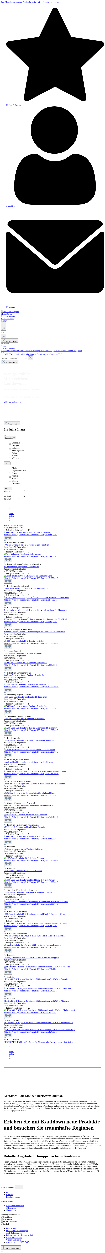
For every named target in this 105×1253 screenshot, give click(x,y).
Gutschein (16, 448)
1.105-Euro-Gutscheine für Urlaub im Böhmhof (23, 871)
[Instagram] (11, 1208)
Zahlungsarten (39, 351)
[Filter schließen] (5, 435)
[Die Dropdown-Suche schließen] (30, 357)
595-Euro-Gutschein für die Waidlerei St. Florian (23, 849)
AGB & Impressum (14, 1233)
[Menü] (3, 324)
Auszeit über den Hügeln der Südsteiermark (21, 566)
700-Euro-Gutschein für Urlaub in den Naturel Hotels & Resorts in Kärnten (34, 936)
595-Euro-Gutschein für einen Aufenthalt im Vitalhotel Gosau (28, 805)
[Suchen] (3, 328)
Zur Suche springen (31, 2)
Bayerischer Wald (19, 471)
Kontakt (9, 1194)
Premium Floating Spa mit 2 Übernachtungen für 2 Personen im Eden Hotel (34, 632)
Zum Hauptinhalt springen (12, 2)
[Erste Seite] (10, 509)
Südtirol (15, 481)
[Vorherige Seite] (10, 511)
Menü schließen (11, 341)
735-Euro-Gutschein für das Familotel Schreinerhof (24, 718)
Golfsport (15, 445)
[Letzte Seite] (10, 521)
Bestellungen (50, 351)
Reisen (14, 453)
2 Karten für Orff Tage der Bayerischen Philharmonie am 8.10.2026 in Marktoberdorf (38, 1023)
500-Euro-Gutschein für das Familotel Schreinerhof (24, 675)
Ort (6, 463)
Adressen (29, 351)
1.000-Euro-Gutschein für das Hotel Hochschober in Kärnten (28, 892)
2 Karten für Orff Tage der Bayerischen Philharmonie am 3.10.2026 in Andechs (36, 979)
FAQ (8, 1192)
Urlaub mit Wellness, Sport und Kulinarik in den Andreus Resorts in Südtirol (34, 784)
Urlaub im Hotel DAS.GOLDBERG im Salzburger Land (27, 588)
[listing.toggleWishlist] (8, 538)
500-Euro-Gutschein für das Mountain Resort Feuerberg (26, 545)
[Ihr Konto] (3, 336)
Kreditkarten (61, 351)
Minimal (14, 491)
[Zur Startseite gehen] (10, 311)
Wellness (15, 458)
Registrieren (10, 348)
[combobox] (13, 358)
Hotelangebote (18, 450)
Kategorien (9, 438)
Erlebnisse (16, 443)
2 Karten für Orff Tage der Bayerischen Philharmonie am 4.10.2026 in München (36, 1001)
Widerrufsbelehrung (14, 1237)
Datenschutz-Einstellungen (17, 1230)
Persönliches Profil (17, 351)
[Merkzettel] (2, 333)
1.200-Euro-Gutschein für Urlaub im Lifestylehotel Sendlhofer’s (29, 740)
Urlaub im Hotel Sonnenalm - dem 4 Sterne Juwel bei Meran (28, 762)
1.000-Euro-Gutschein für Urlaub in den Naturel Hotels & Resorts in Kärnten (35, 914)
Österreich (16, 483)
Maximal (14, 496)
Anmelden (5, 346)
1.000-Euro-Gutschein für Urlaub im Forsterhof (23, 653)
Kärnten (15, 476)
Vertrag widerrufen (13, 1240)
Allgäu (14, 468)
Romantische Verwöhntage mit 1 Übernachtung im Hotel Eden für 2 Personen (35, 610)
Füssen (14, 473)
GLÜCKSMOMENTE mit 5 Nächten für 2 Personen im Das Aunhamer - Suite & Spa (38, 1042)
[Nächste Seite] (10, 518)
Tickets (15, 456)
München (15, 478)
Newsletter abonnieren (15, 1206)
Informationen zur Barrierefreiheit (19, 1235)
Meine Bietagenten (74, 351)
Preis (7, 489)
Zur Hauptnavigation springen (51, 2)
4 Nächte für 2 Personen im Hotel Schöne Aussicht (24, 827)
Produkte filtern (13, 424)
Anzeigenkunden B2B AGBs (18, 1242)
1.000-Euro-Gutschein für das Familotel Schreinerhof (25, 697)
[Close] (2, 1251)
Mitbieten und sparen (12, 402)
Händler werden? (13, 1197)
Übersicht (5, 351)
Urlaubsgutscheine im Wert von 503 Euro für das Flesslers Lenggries (31, 957)
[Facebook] (11, 1210)
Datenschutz (11, 1228)
